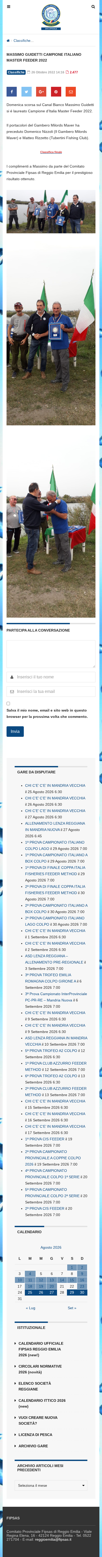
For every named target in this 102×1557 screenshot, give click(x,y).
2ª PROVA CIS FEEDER (44, 1208)
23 (82, 1286)
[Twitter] (26, 92)
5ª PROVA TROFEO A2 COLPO (51, 1051)
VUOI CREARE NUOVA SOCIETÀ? (38, 1420)
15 (72, 1280)
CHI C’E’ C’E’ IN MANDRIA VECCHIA (55, 785)
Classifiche (22, 41)
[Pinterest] (56, 92)
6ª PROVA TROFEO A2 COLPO (51, 1076)
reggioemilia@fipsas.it (53, 1539)
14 (62, 1280)
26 (41, 1292)
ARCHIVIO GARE (33, 1446)
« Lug (30, 1308)
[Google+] (41, 92)
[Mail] (71, 92)
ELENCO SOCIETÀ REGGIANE (35, 1386)
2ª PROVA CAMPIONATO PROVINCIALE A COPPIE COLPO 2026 (53, 1158)
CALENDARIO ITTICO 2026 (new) (42, 1403)
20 (52, 1286)
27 (52, 1292)
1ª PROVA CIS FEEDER (44, 1139)
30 (82, 1292)
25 (30, 1292)
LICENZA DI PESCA (35, 1435)
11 (30, 1280)
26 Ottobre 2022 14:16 (47, 72)
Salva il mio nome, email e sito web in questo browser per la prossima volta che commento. (47, 713)
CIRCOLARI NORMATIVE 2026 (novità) (40, 1369)
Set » (72, 1308)
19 (41, 1286)
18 (30, 1286)
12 (41, 1280)
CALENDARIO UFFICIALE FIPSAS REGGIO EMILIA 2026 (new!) (41, 1349)
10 (20, 1280)
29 (72, 1292)
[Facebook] (12, 92)
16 (82, 1280)
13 (52, 1280)
